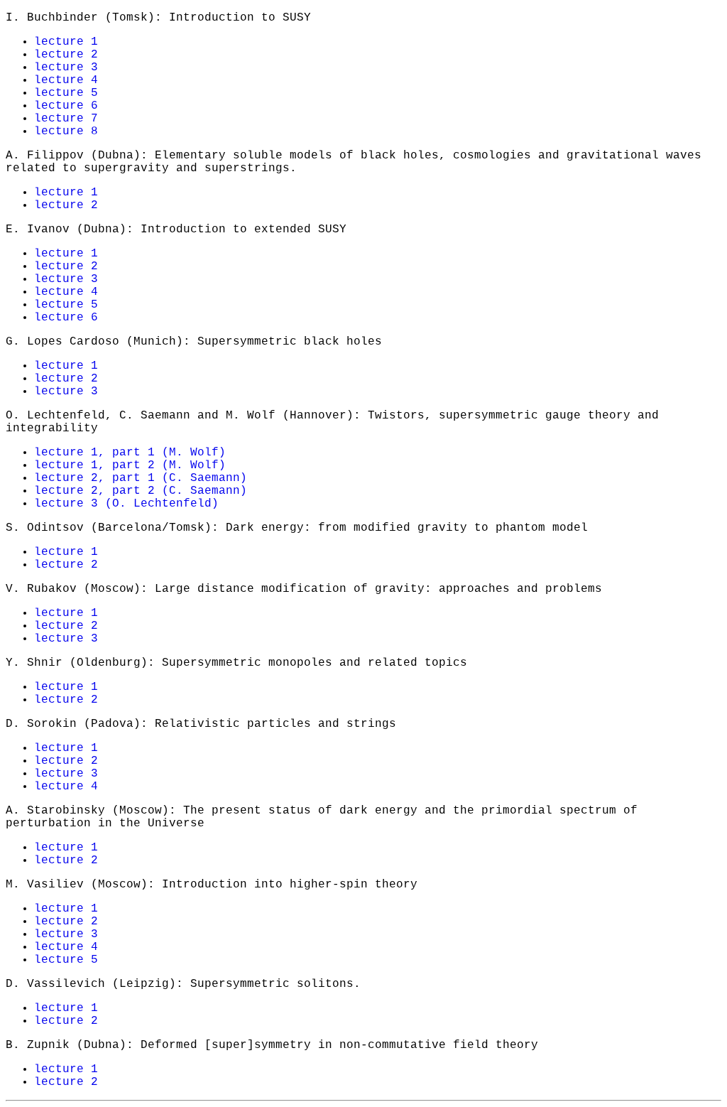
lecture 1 (66, 42)
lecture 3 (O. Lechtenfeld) (126, 503)
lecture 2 (66, 54)
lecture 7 (66, 118)
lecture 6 (66, 105)
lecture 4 (66, 80)
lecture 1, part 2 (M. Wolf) (130, 465)
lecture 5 (66, 93)
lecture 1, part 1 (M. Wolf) (130, 452)
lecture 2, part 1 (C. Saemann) (140, 478)
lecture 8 (66, 131)
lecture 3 (66, 67)
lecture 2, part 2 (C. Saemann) (140, 491)
